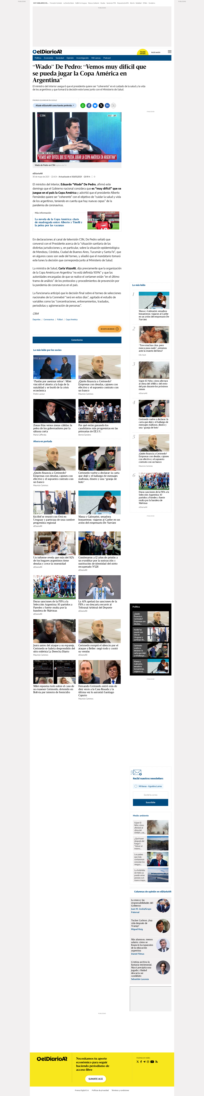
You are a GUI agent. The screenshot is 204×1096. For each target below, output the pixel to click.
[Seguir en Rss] (156, 1061)
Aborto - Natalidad (136, 3)
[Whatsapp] (82, 105)
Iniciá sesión (155, 52)
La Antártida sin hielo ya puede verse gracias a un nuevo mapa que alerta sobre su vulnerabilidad (140, 875)
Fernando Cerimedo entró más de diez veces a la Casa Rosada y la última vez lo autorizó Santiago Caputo (97, 690)
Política (38, 58)
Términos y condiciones (120, 1090)
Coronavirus (49, 319)
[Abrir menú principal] (169, 51)
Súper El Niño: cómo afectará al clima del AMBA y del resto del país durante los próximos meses (153, 385)
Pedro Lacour (39, 394)
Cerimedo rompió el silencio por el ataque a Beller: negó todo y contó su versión (98, 648)
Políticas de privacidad (100, 1090)
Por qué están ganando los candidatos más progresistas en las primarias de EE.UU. (98, 428)
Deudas (102, 3)
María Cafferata (39, 435)
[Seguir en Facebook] (141, 1061)
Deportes (36, 319)
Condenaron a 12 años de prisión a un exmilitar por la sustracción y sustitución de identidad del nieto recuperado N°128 (98, 562)
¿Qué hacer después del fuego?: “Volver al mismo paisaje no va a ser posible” (139, 843)
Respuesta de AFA (123, 3)
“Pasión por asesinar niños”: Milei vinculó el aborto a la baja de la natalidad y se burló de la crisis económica (52, 386)
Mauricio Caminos (85, 394)
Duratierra (152, 3)
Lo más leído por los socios (47, 350)
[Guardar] (113, 105)
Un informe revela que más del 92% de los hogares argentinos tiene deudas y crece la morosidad (53, 560)
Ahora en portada (42, 441)
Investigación (82, 58)
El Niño (145, 3)
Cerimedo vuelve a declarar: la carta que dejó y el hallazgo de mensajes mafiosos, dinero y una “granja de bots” (98, 477)
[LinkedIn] (107, 105)
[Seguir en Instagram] (148, 1061)
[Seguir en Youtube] (152, 1061)
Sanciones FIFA (111, 3)
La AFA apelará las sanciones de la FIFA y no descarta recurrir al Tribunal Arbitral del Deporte (97, 604)
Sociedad (60, 58)
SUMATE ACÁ (96, 1079)
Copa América (71, 319)
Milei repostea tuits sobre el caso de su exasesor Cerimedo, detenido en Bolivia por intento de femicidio (53, 689)
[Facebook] (88, 105)
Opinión (70, 58)
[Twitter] (101, 105)
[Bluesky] (95, 105)
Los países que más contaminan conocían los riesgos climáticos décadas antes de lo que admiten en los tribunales (139, 859)
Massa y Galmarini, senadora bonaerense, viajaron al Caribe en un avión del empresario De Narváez (99, 519)
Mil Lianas (96, 58)
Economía (48, 58)
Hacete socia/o (142, 52)
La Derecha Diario (68, 3)
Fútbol (60, 319)
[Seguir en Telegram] (144, 1061)
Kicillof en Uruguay (81, 3)
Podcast (107, 58)
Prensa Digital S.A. (82, 1090)
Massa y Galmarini (93, 3)
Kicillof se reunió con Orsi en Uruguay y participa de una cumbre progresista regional (54, 519)
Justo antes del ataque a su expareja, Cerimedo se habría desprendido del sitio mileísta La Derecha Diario (54, 648)
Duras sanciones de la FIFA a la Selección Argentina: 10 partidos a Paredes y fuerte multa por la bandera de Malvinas (52, 606)
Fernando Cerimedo (56, 3)
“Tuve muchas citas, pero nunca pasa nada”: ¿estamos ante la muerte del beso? (153, 348)
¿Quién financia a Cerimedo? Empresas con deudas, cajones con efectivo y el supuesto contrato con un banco (98, 386)
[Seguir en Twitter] (137, 1061)
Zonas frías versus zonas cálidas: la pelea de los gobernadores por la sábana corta (52, 428)
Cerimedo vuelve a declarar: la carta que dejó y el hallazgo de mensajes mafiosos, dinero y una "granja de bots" (153, 423)
